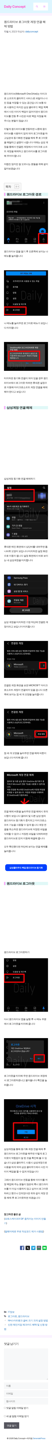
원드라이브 (23, 1316)
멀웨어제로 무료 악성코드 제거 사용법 (24, 1231)
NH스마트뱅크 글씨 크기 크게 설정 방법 (28, 1320)
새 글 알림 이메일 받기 (17, 1416)
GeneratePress (39, 1438)
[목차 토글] (15, 186)
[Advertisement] (26, 64)
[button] (37, 6)
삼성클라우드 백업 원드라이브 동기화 (26, 867)
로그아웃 (12, 1316)
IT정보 (11, 1312)
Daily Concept (14, 7)
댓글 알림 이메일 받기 (17, 1408)
